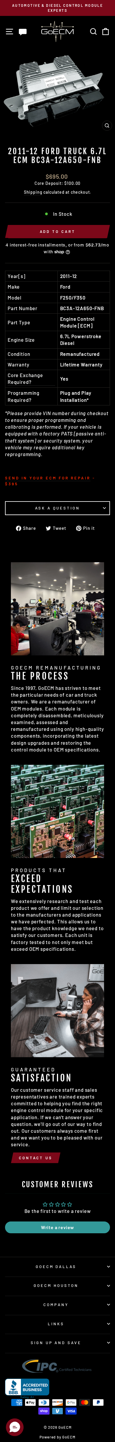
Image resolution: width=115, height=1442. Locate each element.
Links (56, 1323)
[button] (15, 1427)
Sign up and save (56, 1342)
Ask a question (57, 508)
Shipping (33, 192)
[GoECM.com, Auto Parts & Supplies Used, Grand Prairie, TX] (27, 1389)
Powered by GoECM (57, 1437)
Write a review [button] (57, 1227)
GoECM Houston (56, 1285)
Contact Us (35, 1157)
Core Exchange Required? (25, 378)
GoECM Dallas (56, 1266)
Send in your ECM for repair (48, 478)
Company (56, 1304)
